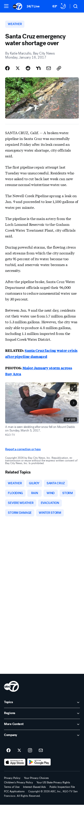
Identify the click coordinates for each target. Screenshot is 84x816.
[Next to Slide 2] (73, 402)
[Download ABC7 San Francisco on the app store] (15, 762)
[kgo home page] (11, 686)
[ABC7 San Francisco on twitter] (19, 750)
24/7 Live (33, 6)
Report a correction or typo (23, 449)
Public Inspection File (62, 787)
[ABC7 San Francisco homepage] (17, 6)
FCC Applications (14, 791)
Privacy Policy (12, 778)
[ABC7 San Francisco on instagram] (30, 750)
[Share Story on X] (18, 68)
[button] (6, 6)
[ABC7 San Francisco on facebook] (8, 750)
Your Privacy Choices (36, 778)
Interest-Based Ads (34, 787)
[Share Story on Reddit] (28, 68)
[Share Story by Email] (48, 68)
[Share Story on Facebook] (7, 68)
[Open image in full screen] (73, 387)
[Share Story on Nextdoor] (38, 68)
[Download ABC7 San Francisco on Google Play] (39, 762)
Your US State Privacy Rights (53, 782)
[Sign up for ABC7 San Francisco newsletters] (40, 750)
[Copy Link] (59, 68)
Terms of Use (11, 787)
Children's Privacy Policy (18, 782)
